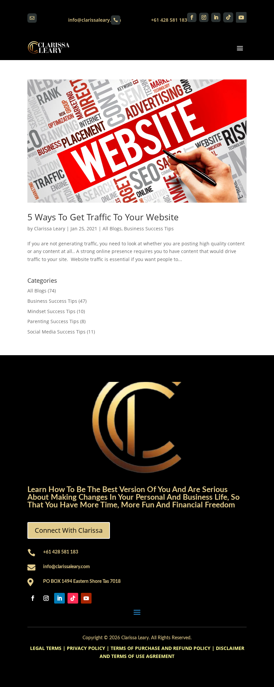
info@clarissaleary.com (94, 20)
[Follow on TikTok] (228, 17)
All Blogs (112, 228)
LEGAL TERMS (45, 648)
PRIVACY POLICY (86, 648)
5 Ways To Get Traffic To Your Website (103, 217)
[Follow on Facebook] (191, 17)
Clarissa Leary (49, 228)
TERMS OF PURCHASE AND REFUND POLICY (161, 648)
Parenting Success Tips (53, 321)
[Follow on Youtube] (241, 17)
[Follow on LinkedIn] (216, 17)
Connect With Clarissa (69, 530)
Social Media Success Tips (56, 331)
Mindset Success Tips (51, 311)
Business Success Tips (149, 228)
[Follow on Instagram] (204, 17)
